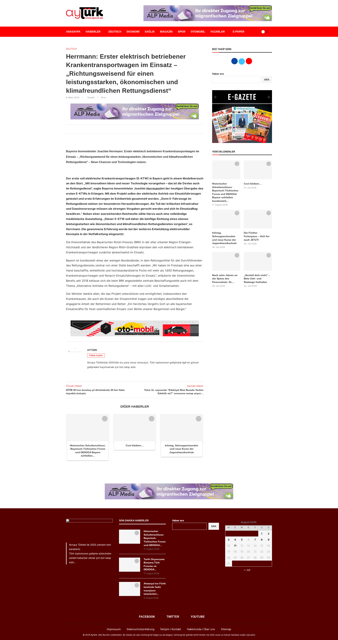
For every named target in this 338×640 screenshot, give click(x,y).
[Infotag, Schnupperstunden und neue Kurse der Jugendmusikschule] (181, 428)
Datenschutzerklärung (140, 629)
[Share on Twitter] (130, 129)
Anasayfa (73, 31)
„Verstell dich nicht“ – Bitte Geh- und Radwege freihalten (257, 278)
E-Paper (238, 31)
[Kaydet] (105, 419)
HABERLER (93, 31)
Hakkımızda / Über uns (201, 629)
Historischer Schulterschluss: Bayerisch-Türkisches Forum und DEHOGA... (154, 538)
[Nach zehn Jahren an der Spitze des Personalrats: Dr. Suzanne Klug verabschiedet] (226, 261)
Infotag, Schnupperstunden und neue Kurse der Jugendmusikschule (181, 449)
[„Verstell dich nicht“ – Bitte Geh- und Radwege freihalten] (258, 261)
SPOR (181, 31)
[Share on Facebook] (126, 129)
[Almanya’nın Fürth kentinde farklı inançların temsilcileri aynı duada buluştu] (129, 589)
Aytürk (92, 350)
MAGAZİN (166, 31)
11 (235, 545)
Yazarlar (217, 31)
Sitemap (226, 629)
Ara (213, 526)
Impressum (114, 629)
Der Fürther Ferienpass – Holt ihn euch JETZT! (257, 236)
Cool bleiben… (134, 445)
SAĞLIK (150, 31)
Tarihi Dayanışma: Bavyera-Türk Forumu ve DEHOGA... (154, 564)
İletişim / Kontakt (170, 629)
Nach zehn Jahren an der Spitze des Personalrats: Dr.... (224, 278)
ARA (266, 79)
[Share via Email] (141, 129)
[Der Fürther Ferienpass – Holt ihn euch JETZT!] (258, 219)
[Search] (254, 32)
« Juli (247, 569)
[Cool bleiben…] (135, 428)
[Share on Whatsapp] (137, 129)
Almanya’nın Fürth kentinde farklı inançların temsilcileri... (155, 588)
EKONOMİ (133, 31)
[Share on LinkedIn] (134, 129)
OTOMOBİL (198, 31)
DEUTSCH (114, 31)
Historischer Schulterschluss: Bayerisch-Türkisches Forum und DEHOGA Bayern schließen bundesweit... (225, 192)
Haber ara (218, 73)
